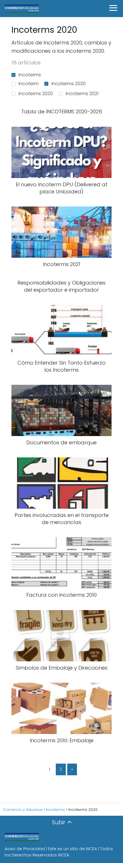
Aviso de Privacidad (25, 849)
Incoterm (29, 83)
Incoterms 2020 (68, 83)
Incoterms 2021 (82, 93)
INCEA (91, 849)
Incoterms (30, 74)
